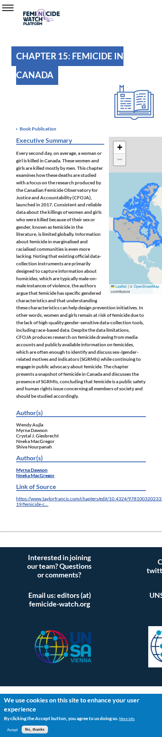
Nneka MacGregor (35, 475)
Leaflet (120, 286)
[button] (119, 148)
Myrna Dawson (32, 469)
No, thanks (34, 729)
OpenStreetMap (146, 286)
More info (126, 719)
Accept (12, 730)
